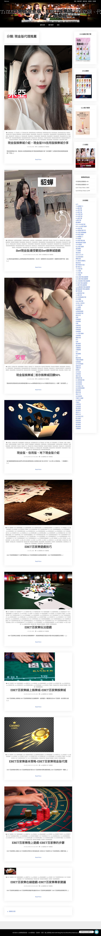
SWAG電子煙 (79, 301)
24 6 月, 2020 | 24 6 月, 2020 (31, 886)
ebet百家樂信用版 (28, 685)
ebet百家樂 (14, 529)
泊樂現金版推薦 (18, 240)
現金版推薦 (37, 136)
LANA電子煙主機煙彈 (82, 279)
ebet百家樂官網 (50, 531)
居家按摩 (78, 420)
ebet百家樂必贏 (21, 617)
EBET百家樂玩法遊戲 (38, 627)
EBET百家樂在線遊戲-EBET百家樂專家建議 (38, 882)
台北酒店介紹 (79, 386)
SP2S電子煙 (79, 216)
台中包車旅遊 (79, 364)
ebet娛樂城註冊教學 (47, 527)
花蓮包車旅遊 (79, 359)
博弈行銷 (78, 376)
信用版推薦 (21, 442)
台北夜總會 (79, 382)
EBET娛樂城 (10, 527)
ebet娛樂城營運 (27, 527)
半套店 (77, 402)
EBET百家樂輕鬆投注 (51, 536)
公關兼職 (78, 349)
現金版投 (18, 244)
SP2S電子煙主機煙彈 (81, 283)
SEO (77, 339)
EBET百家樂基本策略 (13, 836)
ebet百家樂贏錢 (41, 536)
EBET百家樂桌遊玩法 (56, 618)
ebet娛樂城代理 (36, 611)
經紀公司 (78, 315)
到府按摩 (78, 422)
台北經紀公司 (79, 416)
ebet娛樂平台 (56, 527)
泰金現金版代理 (62, 132)
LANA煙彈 (79, 244)
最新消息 (85, 1)
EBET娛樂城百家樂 (36, 527)
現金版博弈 (46, 134)
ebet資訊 (44, 540)
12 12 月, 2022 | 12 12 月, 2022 (30, 254)
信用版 (9, 366)
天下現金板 (60, 442)
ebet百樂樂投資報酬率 (43, 538)
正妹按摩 (78, 404)
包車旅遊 (78, 329)
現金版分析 (40, 134)
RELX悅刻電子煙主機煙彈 (83, 281)
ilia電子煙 (78, 220)
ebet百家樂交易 (66, 683)
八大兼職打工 (79, 206)
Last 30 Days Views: (81, 190)
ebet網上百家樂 (15, 540)
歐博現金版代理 (47, 132)
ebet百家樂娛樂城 (40, 531)
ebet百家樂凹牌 (33, 529)
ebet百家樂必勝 (32, 533)
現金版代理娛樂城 (16, 134)
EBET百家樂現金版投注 (27, 620)
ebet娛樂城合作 (63, 611)
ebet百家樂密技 (58, 531)
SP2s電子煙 (79, 228)
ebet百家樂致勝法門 (19, 622)
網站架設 (78, 263)
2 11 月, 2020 (31, 550)
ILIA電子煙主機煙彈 (81, 285)
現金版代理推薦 (26, 134)
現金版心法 (18, 136)
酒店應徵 (78, 345)
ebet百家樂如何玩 (30, 531)
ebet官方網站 (23, 613)
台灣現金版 (10, 132)
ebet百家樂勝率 (66, 529)
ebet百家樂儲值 (37, 685)
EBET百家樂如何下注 (44, 836)
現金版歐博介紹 (64, 136)
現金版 (68, 132)
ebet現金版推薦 (44, 613)
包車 (77, 317)
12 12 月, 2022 (30, 146)
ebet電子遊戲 (58, 540)
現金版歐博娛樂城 (16, 138)
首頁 (75, 1)
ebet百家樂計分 (29, 622)
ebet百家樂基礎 (23, 836)
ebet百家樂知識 (38, 620)
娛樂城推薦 (21, 366)
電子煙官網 (79, 291)
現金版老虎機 (36, 139)
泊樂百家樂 (45, 240)
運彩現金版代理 (48, 543)
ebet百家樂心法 (24, 533)
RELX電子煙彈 (80, 246)
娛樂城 (90, 1)
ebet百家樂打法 (51, 617)
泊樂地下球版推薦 (29, 444)
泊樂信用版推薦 (12, 444)
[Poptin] (96, 932)
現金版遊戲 (49, 139)
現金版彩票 (11, 136)
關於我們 (79, 1)
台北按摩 (78, 400)
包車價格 (78, 321)
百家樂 (94, 1)
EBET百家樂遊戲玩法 (31, 538)
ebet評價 (38, 540)
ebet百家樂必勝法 (41, 533)
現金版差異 (58, 242)
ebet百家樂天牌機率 (33, 836)
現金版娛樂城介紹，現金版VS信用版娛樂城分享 (38, 143)
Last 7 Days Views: (81, 187)
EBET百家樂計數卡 (31, 536)
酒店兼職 (78, 248)
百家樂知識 (40, 543)
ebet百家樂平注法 (14, 533)
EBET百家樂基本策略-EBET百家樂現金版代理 (38, 761)
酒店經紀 (78, 252)
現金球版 (61, 370)
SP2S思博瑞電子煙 (81, 297)
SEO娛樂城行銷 (80, 380)
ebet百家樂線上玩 (21, 536)
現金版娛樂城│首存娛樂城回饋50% (38, 375)
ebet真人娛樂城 (53, 538)
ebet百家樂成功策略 (31, 617)
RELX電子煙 (79, 214)
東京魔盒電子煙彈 (81, 242)
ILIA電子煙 (79, 208)
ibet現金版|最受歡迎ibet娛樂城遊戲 (38, 250)
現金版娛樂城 (53, 134)
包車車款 (78, 325)
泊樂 (65, 442)
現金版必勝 (24, 136)
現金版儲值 (33, 134)
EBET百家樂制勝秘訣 (55, 529)
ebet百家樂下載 (57, 683)
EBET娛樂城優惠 (45, 611)
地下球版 (47, 442)
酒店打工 (78, 412)
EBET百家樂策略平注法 (64, 534)
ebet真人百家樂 (62, 538)
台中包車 (78, 372)
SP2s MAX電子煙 (80, 224)
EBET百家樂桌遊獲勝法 (27, 534)
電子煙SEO (79, 267)
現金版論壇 (43, 139)
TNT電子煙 (79, 269)
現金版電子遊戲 (63, 139)
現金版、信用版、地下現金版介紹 (38, 453)
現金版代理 (9, 134)
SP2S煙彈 (78, 238)
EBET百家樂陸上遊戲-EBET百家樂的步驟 (38, 843)
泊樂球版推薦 (38, 240)
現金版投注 (30, 136)
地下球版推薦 (53, 442)
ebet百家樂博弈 (10, 531)
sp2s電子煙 (79, 210)
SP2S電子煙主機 (80, 240)
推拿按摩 (78, 309)
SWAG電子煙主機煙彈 (82, 277)
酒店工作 (78, 394)
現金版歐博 (56, 136)
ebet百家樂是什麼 (60, 533)
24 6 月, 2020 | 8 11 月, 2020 (31, 846)
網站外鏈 (78, 358)
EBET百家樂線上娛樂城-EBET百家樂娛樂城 (38, 690)
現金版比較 (34, 138)
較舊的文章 (12, 911)
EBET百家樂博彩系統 (20, 531)
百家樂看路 (34, 543)
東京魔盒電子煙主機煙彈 (83, 289)
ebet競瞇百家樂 (26, 624)
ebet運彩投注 (50, 540)
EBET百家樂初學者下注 (43, 529)
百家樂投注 (66, 541)
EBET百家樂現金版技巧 (52, 534)
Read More (38, 159)
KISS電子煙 (79, 212)
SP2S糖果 (78, 299)
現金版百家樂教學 (13, 139)
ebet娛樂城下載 (27, 611)
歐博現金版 (39, 132)
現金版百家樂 (47, 138)
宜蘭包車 (78, 368)
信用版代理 (14, 366)
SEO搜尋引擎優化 (81, 260)
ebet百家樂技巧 (60, 617)
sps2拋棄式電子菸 (81, 230)
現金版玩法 (40, 138)
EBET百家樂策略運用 (11, 536)
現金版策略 (21, 139)
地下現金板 (41, 442)
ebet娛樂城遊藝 (48, 754)
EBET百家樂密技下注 (55, 615)
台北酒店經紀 (79, 256)
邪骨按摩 (78, 390)
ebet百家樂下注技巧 (23, 756)
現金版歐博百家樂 (26, 138)
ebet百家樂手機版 (41, 617)
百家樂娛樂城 (59, 541)
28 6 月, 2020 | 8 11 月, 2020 (31, 694)
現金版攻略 (43, 136)
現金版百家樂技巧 (65, 138)
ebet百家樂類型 (38, 622)
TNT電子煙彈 (79, 333)
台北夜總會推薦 (80, 388)
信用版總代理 (34, 442)
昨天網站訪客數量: (81, 184)
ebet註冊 (33, 540)
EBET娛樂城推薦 (18, 527)
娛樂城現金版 (32, 132)
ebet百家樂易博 (51, 533)
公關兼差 (78, 347)
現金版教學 (50, 136)
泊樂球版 (32, 240)
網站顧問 (78, 222)
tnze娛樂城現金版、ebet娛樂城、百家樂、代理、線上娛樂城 (50, 13)
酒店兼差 (78, 343)
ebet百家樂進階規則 (62, 536)
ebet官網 (30, 613)
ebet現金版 (64, 527)
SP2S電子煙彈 (79, 234)
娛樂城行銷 (79, 378)
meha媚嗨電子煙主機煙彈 (83, 287)
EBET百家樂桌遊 (16, 534)
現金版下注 (56, 240)
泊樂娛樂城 (37, 444)
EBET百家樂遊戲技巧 (20, 538)
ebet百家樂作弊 (19, 685)
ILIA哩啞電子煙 (80, 293)
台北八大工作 (79, 254)
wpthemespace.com (83, 932)
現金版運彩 (56, 139)
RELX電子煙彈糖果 (81, 232)
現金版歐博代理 (66, 244)
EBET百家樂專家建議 (27, 879)
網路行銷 (78, 258)
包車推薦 (78, 319)
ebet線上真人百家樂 (25, 540)
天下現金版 (16, 132)
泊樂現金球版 (25, 240)
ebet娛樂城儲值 (54, 611)
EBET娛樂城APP (18, 611)
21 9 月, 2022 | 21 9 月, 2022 (31, 456)
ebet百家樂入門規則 (23, 529)
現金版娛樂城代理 (61, 134)
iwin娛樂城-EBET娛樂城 (43, 146)
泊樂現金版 (10, 240)
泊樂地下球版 (20, 444)
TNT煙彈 (78, 271)
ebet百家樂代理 (10, 685)
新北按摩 (78, 418)
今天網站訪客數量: (81, 181)
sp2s (77, 204)
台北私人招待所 (80, 303)
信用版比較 (27, 442)
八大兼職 (78, 250)
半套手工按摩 (79, 398)
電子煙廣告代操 (80, 264)
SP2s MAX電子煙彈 (81, 226)
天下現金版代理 (24, 132)
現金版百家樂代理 (56, 138)
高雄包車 (78, 366)
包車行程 (78, 327)
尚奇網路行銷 (79, 313)
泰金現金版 (54, 132)
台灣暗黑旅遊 (79, 311)
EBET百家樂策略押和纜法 (61, 620)
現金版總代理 (28, 139)
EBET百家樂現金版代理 (39, 534)
